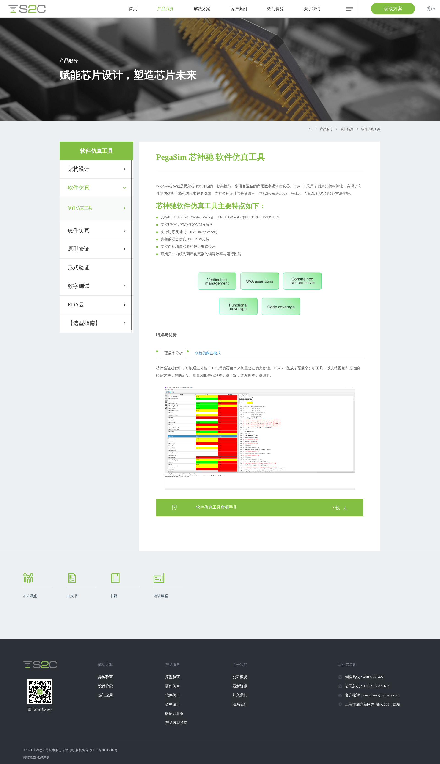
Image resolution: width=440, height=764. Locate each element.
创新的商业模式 (208, 353)
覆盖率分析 (173, 353)
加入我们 (240, 695)
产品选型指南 (176, 723)
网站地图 (29, 757)
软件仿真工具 (80, 208)
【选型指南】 (84, 323)
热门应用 (105, 695)
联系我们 (240, 704)
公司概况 (240, 677)
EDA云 (76, 305)
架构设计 (79, 169)
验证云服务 (174, 713)
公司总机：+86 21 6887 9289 (367, 686)
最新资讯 (240, 686)
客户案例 (239, 8)
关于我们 (312, 8)
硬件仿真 (79, 230)
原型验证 (79, 249)
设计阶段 (105, 686)
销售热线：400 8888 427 (364, 677)
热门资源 (275, 8)
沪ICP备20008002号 (104, 750)
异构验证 (105, 677)
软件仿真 (79, 188)
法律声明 (43, 757)
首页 (133, 8)
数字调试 (79, 286)
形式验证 (79, 267)
